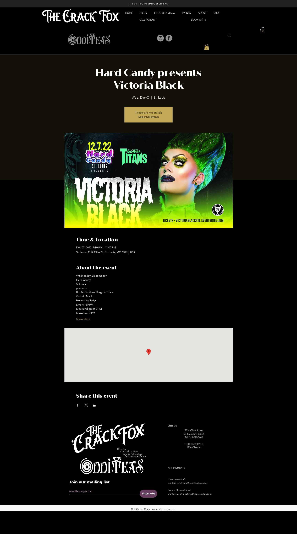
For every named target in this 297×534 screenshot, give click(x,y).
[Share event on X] (86, 405)
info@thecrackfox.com (195, 482)
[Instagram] (160, 38)
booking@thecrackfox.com (197, 493)
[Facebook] (169, 38)
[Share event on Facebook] (77, 405)
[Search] (229, 35)
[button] (206, 47)
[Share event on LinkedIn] (94, 405)
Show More (83, 319)
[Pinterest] (153, 38)
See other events (148, 116)
